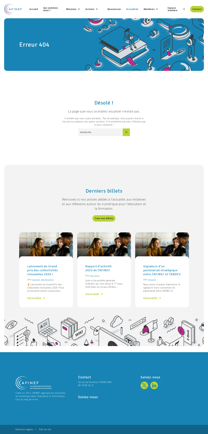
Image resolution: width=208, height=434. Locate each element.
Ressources (114, 9)
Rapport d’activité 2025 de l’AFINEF (98, 268)
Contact (197, 9)
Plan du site (45, 429)
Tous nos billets (104, 218)
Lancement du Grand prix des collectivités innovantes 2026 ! (42, 270)
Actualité (36, 279)
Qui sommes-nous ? (51, 9)
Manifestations (47, 279)
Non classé (94, 275)
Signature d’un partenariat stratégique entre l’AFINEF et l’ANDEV (162, 270)
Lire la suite (34, 298)
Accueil (33, 9)
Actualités (132, 9)
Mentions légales (24, 429)
